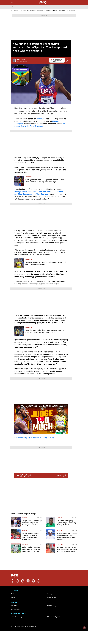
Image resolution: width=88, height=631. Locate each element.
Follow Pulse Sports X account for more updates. (34, 438)
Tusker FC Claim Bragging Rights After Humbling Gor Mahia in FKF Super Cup (31, 549)
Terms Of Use (15, 609)
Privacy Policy (51, 606)
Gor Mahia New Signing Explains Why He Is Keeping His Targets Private (66, 523)
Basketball (50, 594)
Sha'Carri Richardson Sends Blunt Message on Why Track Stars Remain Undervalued (67, 549)
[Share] (67, 60)
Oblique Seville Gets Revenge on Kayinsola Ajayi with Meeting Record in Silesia (32, 523)
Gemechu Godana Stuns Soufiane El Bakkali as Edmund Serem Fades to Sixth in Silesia (30, 536)
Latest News (14, 7)
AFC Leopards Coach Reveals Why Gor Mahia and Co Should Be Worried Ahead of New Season (67, 536)
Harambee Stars (52, 597)
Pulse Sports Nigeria (17, 617)
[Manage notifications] (84, 627)
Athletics (16, 10)
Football (25, 544)
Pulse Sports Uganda (53, 617)
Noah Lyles (41, 119)
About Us (14, 606)
